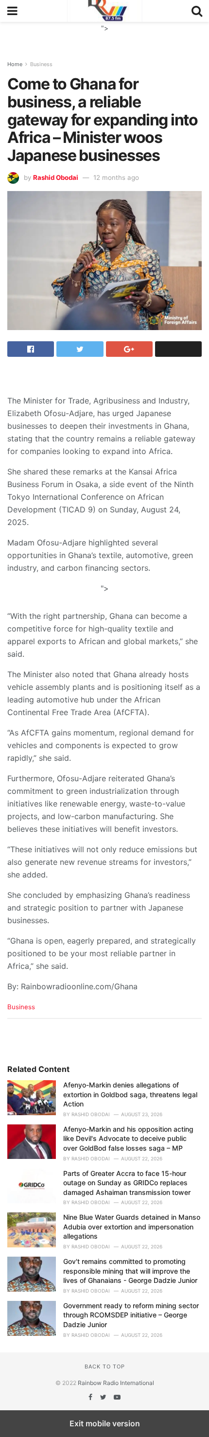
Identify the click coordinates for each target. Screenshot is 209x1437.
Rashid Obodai (55, 177)
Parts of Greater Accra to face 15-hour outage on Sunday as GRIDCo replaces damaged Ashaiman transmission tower (127, 1182)
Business (41, 64)
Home (14, 64)
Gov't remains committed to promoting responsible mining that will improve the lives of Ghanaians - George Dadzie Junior (130, 1270)
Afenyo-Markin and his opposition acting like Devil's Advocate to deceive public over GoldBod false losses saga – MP (128, 1138)
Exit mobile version (105, 1423)
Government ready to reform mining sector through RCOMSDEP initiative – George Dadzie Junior (131, 1315)
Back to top (105, 1366)
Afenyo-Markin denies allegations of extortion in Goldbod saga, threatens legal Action (130, 1094)
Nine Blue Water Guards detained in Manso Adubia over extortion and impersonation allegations (131, 1226)
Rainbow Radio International (116, 1382)
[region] (104, 34)
